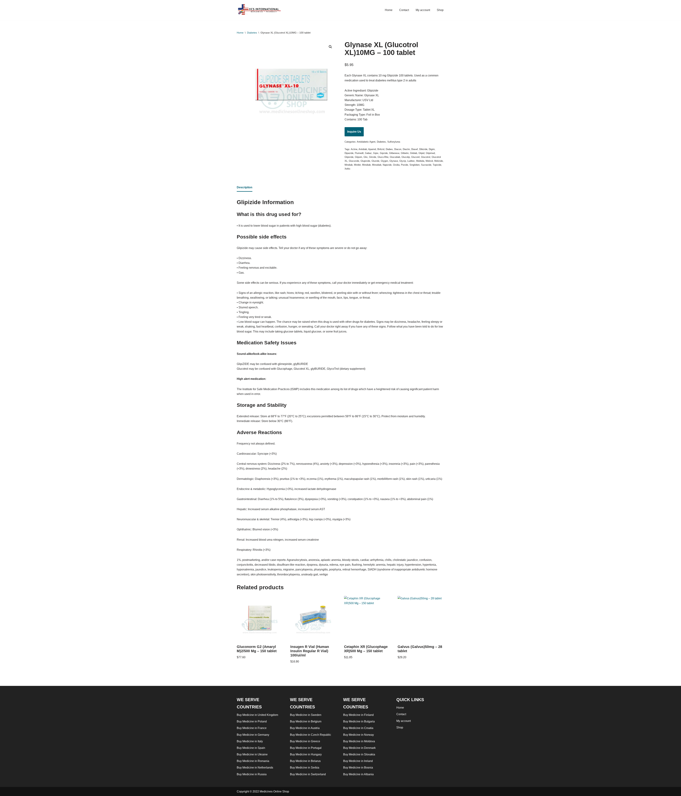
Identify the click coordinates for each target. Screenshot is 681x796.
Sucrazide (426, 164)
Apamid (372, 149)
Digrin (432, 149)
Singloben (414, 164)
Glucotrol (425, 157)
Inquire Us (354, 131)
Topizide (437, 164)
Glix (366, 157)
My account (423, 10)
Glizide (372, 157)
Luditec (411, 161)
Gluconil (415, 157)
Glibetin (405, 153)
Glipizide (349, 157)
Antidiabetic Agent (366, 141)
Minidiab (366, 164)
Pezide (404, 164)
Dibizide (423, 149)
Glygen (384, 161)
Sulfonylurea (393, 141)
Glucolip (406, 157)
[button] (330, 47)
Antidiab (363, 149)
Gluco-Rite (383, 157)
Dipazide (349, 153)
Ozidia (396, 164)
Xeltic (347, 168)
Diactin (406, 149)
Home (388, 10)
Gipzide (384, 153)
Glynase (393, 161)
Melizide (438, 161)
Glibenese (394, 153)
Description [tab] (244, 187)
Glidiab (413, 153)
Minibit (357, 164)
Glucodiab (395, 157)
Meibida (420, 161)
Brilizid (380, 149)
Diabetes (252, 32)
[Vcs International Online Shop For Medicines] (260, 10)
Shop (440, 10)
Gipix (375, 153)
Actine (354, 149)
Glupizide (365, 161)
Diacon (397, 149)
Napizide (387, 164)
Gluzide (375, 161)
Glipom (358, 157)
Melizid (429, 161)
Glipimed (430, 153)
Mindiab (349, 164)
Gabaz (368, 153)
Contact (404, 10)
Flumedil (359, 153)
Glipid (421, 153)
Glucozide (354, 161)
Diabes (389, 149)
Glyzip (402, 161)
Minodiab (376, 164)
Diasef (414, 149)
